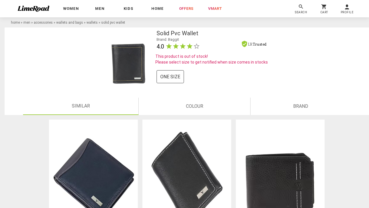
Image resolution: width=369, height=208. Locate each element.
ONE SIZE (170, 76)
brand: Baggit (168, 39)
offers (186, 8)
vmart (215, 8)
